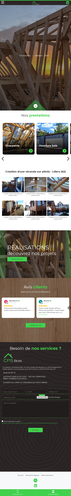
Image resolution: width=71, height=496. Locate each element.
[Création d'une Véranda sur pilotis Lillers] (13, 184)
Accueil (20, 475)
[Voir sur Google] (6, 302)
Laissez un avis (35, 325)
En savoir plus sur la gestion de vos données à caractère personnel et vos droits (29, 423)
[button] (1, 307)
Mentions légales (32, 475)
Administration (47, 475)
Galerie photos (17, 259)
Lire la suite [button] (43, 314)
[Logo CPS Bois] (35, 3)
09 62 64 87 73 (9, 373)
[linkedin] (67, 2)
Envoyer (35, 430)
